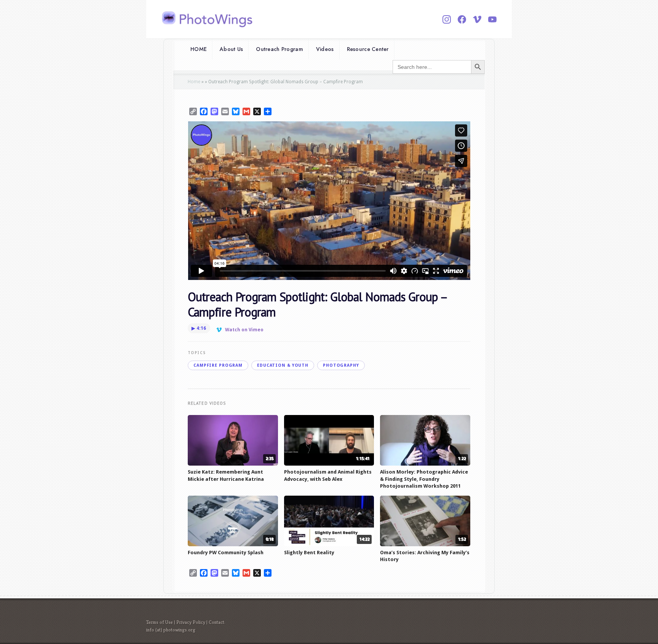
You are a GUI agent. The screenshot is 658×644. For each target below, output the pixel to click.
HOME (198, 49)
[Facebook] (462, 19)
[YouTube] (492, 19)
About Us (231, 49)
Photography (341, 365)
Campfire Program (218, 365)
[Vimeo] (477, 19)
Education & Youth (282, 365)
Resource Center (368, 49)
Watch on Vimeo (244, 329)
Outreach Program (279, 49)
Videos (325, 49)
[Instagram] (446, 19)
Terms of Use (159, 622)
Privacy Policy (190, 622)
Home (194, 81)
